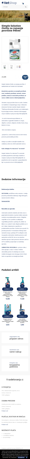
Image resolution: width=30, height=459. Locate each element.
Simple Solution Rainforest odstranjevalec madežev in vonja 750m (22, 294)
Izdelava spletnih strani (9, 448)
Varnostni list (6, 201)
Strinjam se (21, 457)
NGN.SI (18, 448)
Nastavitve (14, 457)
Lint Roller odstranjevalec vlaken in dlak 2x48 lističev (22, 320)
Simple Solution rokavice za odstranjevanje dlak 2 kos (7, 320)
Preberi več (5, 411)
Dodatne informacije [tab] (14, 179)
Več (9, 457)
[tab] (5, 67)
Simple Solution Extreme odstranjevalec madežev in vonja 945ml (8, 294)
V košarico (7, 289)
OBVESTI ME (25, 77)
